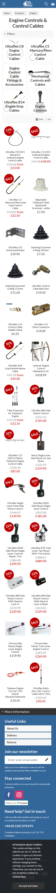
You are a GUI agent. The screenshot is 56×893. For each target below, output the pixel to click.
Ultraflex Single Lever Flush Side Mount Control (15, 506)
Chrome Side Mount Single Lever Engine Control (15, 647)
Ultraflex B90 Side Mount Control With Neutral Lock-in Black (40, 599)
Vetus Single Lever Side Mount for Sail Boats (41, 458)
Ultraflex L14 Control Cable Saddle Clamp (15, 327)
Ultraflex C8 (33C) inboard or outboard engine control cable (15, 156)
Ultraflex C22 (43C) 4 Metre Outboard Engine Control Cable (15, 459)
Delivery (12, 735)
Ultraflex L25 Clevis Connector (41, 325)
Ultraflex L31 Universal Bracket (15, 249)
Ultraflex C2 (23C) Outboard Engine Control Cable (40, 155)
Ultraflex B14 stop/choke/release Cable (15, 368)
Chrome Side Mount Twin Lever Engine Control (40, 646)
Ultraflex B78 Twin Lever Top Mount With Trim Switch (41, 550)
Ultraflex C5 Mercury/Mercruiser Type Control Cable (15, 204)
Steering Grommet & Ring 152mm (15, 287)
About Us (12, 728)
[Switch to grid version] (37, 119)
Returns (11, 742)
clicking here (18, 876)
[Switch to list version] (45, 119)
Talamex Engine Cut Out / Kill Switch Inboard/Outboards (15, 692)
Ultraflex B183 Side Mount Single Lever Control (41, 506)
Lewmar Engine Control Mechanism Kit (41, 368)
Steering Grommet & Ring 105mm (41, 249)
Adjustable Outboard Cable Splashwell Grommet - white (41, 204)
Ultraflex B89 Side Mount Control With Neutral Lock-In (15, 599)
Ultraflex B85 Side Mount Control (40, 412)
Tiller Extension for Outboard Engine (15, 413)
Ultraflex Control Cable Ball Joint (41, 287)
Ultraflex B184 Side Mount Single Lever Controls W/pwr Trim (15, 552)
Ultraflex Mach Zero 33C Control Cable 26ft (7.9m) (41, 691)
